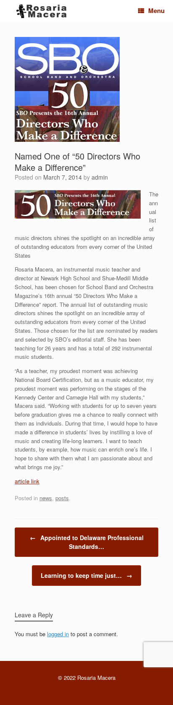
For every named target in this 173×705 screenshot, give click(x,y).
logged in (58, 634)
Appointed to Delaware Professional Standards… (87, 542)
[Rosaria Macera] (41, 11)
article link (27, 481)
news (45, 498)
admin (100, 177)
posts (62, 498)
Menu (156, 10)
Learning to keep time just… (86, 575)
